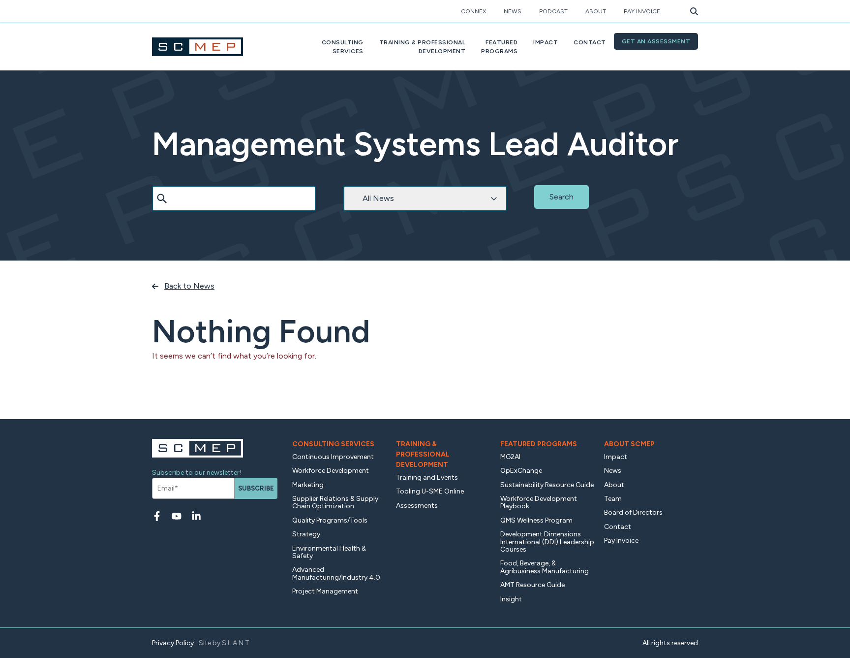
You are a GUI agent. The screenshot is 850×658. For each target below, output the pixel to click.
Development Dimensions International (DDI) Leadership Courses (547, 542)
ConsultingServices (343, 47)
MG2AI (510, 457)
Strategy (306, 534)
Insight (511, 599)
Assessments (417, 505)
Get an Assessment (656, 41)
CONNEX (473, 11)
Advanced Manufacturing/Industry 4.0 (336, 573)
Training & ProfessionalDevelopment (422, 47)
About (595, 11)
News (512, 11)
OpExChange (521, 470)
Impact (545, 42)
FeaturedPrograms (499, 47)
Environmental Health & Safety (329, 552)
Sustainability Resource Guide (547, 485)
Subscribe (256, 488)
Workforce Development (330, 470)
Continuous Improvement (333, 457)
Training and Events (427, 477)
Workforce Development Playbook (538, 502)
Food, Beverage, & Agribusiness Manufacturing (544, 567)
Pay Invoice (642, 11)
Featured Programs (538, 444)
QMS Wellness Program (536, 520)
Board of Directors (633, 512)
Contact (590, 42)
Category (356, 178)
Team (613, 498)
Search (162, 178)
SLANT (236, 643)
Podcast (553, 11)
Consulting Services (333, 444)
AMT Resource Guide (532, 585)
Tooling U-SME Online (430, 491)
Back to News (189, 286)
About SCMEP (629, 444)
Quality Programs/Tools (329, 520)
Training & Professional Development (423, 454)
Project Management (325, 591)
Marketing (308, 485)
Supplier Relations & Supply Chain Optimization (335, 502)
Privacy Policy (173, 643)
